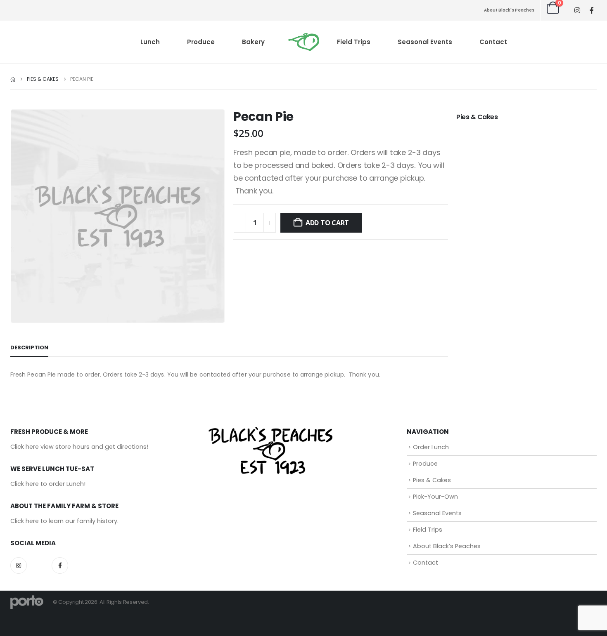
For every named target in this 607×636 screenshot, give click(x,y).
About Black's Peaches (509, 10)
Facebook (60, 565)
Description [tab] (29, 347)
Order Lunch (431, 447)
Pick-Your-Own (435, 496)
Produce (201, 42)
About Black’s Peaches (447, 546)
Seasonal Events (425, 42)
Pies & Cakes (477, 117)
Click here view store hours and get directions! (79, 447)
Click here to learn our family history (63, 521)
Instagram (18, 565)
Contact (493, 42)
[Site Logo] (303, 42)
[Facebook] (591, 10)
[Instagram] (577, 10)
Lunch (150, 42)
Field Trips (353, 42)
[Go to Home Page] (12, 79)
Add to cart (327, 222)
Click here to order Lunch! (47, 484)
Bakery (253, 42)
